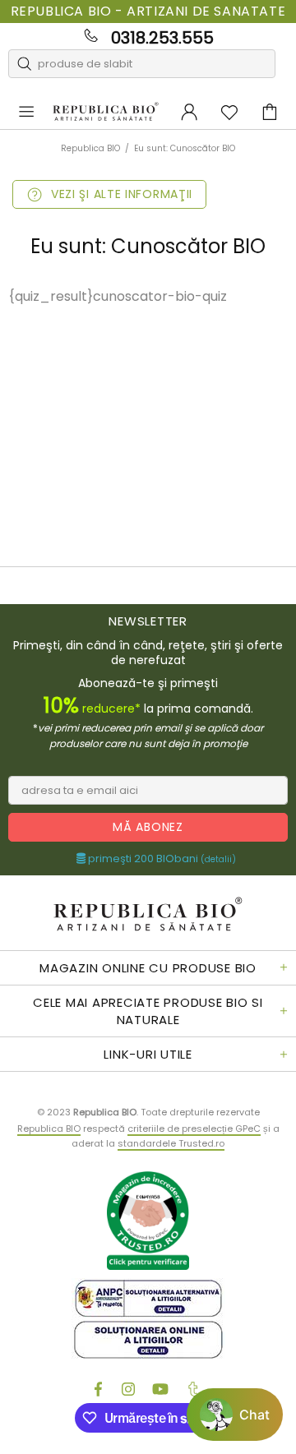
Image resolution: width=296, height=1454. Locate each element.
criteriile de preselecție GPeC (194, 1128)
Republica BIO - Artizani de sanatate (148, 11)
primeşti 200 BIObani (161, 859)
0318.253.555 (162, 37)
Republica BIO (106, 111)
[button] (235, 1414)
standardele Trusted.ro (171, 1143)
